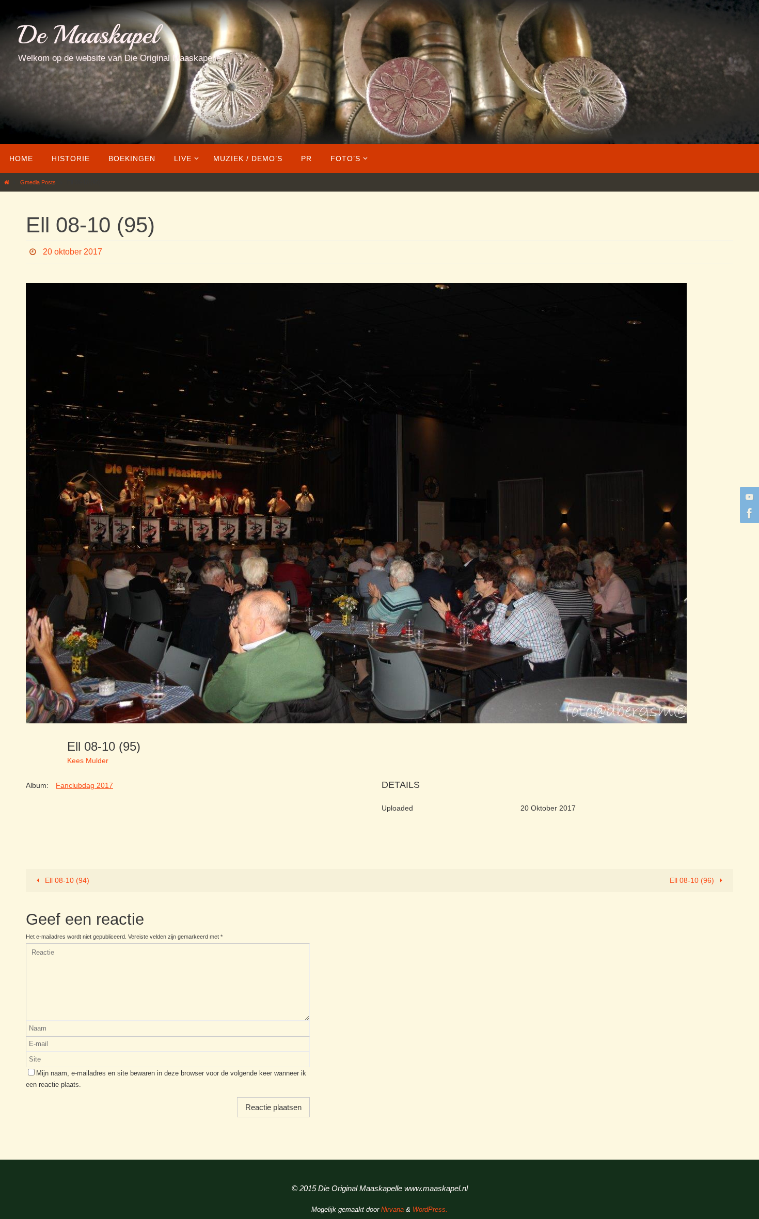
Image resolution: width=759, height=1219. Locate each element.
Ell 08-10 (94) (66, 880)
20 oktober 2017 (72, 251)
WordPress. (430, 1209)
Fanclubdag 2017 (84, 785)
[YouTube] (748, 496)
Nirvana (392, 1209)
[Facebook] (748, 513)
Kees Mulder (87, 760)
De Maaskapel (88, 35)
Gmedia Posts (38, 182)
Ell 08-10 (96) (693, 880)
